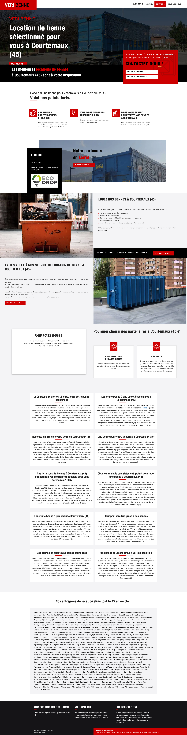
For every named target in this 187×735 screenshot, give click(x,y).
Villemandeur (65, 687)
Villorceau (129, 687)
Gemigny (119, 640)
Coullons (87, 632)
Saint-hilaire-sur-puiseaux (64, 674)
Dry (50, 637)
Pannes (52, 664)
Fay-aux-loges (136, 637)
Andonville (64, 612)
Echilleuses (57, 637)
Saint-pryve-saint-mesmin (59, 679)
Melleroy (137, 652)
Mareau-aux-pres (97, 652)
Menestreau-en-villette (42, 654)
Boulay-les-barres (123, 620)
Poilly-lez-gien (125, 664)
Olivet (101, 659)
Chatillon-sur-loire (132, 627)
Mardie (73, 652)
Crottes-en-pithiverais (58, 635)
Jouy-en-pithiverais (67, 645)
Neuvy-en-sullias (54, 659)
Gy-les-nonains (116, 642)
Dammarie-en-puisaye (84, 635)
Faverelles (126, 637)
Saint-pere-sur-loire (41, 679)
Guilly (107, 642)
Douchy (44, 637)
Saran (123, 679)
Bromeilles (95, 622)
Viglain (47, 687)
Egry (64, 637)
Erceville (94, 637)
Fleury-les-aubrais (57, 640)
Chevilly (64, 630)
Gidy (142, 640)
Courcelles (104, 632)
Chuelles (105, 630)
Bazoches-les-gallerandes (134, 615)
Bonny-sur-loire (75, 620)
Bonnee (65, 620)
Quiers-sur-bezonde (64, 667)
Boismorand (38, 620)
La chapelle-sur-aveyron (43, 647)
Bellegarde (115, 617)
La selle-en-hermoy (108, 647)
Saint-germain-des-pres (102, 672)
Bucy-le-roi (105, 622)
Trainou (53, 684)
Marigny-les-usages (112, 652)
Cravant (45, 635)
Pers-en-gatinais (76, 664)
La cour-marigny (59, 647)
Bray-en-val (57, 622)
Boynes (48, 622)
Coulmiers (95, 632)
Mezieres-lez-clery (104, 654)
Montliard (85, 657)
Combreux (144, 630)
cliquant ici (120, 722)
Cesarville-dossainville (55, 625)
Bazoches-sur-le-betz (42, 617)
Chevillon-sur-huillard (51, 630)
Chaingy (84, 625)
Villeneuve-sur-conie (99, 687)
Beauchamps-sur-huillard (60, 617)
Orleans (126, 659)
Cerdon (143, 622)
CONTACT (159, 4)
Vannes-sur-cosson (94, 684)
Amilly (56, 612)
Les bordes (63, 650)
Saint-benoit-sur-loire (91, 669)
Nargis (132, 657)
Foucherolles (85, 640)
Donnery (145, 635)
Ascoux (101, 612)
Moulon (108, 657)
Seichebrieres (147, 679)
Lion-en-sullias (95, 650)
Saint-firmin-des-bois (56, 672)
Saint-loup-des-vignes (132, 674)
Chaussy (144, 627)
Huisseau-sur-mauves (137, 642)
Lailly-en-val (148, 647)
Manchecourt (49, 652)
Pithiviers (101, 664)
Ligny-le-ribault (83, 650)
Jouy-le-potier (81, 645)
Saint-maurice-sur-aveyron (92, 677)
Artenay (78, 612)
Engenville (71, 637)
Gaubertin (111, 640)
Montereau (68, 657)
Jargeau (56, 645)
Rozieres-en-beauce (131, 667)
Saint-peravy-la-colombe (133, 677)
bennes (144, 408)
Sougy (72, 682)
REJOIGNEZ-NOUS (174, 4)
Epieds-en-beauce (83, 637)
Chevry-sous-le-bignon (76, 630)
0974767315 (139, 4)
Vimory (136, 687)
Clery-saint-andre (115, 630)
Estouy (118, 637)
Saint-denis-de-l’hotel (139, 669)
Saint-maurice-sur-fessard (113, 677)
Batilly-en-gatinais (110, 615)
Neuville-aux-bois (40, 659)
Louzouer (131, 650)
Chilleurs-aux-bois (93, 630)
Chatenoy (95, 627)
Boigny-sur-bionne (135, 617)
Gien (146, 640)
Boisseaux (48, 620)
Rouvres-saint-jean (115, 667)
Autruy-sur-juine (39, 615)
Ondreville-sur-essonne (113, 659)
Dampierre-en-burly (118, 635)
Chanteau (120, 625)
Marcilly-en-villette (62, 652)
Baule (121, 615)
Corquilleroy (62, 632)
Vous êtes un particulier (135, 71)
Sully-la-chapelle (82, 682)
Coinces (127, 630)
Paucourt (65, 664)
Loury (124, 650)
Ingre (44, 645)
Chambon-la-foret (109, 625)
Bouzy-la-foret (39, 622)
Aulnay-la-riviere (141, 612)
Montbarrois (143, 654)
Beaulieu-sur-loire (87, 617)
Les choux (72, 650)
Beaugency (75, 617)
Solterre (66, 682)
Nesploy (139, 657)
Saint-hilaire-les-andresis (133, 672)
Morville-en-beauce (97, 657)
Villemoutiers (76, 687)
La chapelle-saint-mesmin (115, 645)
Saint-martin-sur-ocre (72, 677)
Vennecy (120, 684)
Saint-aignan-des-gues (47, 669)
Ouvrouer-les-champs (80, 662)
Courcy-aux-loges (116, 632)
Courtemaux (129, 632)
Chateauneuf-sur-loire (82, 627)
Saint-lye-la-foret (40, 677)
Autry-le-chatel (52, 615)
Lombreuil (106, 650)
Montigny (76, 657)
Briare (65, 622)
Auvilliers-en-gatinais (67, 615)
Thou (140, 682)
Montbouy (37, 657)
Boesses (123, 617)
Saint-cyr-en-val (124, 669)
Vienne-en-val (39, 687)
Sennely (43, 682)
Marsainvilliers (127, 652)
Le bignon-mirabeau (49, 650)
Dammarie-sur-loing (101, 635)
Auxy (78, 615)
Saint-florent (87, 672)
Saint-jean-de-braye (82, 674)
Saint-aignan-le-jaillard (65, 669)
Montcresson (58, 657)
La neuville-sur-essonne (91, 647)
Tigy (144, 682)
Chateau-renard (67, 627)
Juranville (90, 645)
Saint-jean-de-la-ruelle (99, 674)
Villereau (111, 687)
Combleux (135, 630)
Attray (108, 612)
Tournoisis (45, 684)
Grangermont (64, 642)
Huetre (125, 642)
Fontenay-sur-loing (72, 640)
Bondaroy (57, 620)
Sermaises (51, 682)
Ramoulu (76, 667)
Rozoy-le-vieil (145, 667)
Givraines (44, 642)
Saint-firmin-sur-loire (73, 672)
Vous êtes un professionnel (136, 76)
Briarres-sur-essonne (77, 622)
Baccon (84, 615)
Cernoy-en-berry (40, 625)
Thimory (133, 682)
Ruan (35, 669)
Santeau (116, 679)
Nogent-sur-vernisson (82, 659)
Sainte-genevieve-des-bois (94, 679)
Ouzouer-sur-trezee (41, 664)
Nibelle (70, 659)
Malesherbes (38, 652)
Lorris (119, 650)
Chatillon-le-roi (119, 627)
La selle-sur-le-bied (124, 647)
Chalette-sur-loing (94, 625)
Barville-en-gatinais (95, 615)
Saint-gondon (117, 672)
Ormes (132, 659)
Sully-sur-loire (95, 682)
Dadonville (71, 635)
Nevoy (64, 659)
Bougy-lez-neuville (93, 620)
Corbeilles (52, 632)
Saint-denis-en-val (40, 672)
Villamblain (55, 687)
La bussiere (100, 645)
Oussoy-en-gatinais (55, 662)
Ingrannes (37, 645)
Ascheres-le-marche (89, 612)
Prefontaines (136, 664)
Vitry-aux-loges (146, 687)
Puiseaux (52, 667)
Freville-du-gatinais (99, 640)
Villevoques (120, 687)
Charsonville (55, 627)
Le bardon (37, 650)
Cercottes (135, 622)
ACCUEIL (149, 4)
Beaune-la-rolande (102, 617)
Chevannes (38, 630)
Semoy (36, 682)
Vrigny (36, 689)
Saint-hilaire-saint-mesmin (43, 674)
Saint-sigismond (76, 679)
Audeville (114, 612)
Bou (83, 620)
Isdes (49, 645)
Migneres (116, 654)
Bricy (88, 622)
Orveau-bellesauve (144, 659)
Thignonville (124, 682)
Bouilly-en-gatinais (109, 620)
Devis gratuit (17, 64)
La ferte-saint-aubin (74, 647)
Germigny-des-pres (131, 640)
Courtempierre (140, 632)
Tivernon (37, 684)
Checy (151, 627)
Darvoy (129, 635)
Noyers (94, 659)
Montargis (134, 654)
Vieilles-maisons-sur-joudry (135, 684)
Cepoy (127, 622)
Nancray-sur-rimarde (120, 657)
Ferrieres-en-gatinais (41, 640)
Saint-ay (78, 669)
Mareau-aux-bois (83, 652)
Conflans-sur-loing (40, 632)
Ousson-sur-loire (40, 662)
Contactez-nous (162, 253)
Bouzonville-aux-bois (139, 620)
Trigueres (76, 684)
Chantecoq (130, 625)
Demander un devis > (83, 165)
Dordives (37, 637)
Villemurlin (86, 687)
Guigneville (99, 642)
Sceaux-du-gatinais (133, 679)
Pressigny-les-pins (41, 667)
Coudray (71, 632)
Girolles (36, 642)
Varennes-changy (109, 684)
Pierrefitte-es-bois (90, 664)
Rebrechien (85, 667)
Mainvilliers (140, 650)
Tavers (116, 682)
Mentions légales (39, 732)
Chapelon (138, 625)
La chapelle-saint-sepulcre (136, 645)
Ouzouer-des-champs (98, 662)
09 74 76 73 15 (36, 162)
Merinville (55, 654)
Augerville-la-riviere (126, 612)
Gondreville (53, 642)
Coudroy (79, 632)
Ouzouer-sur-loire (134, 662)
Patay (58, 664)
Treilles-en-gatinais (64, 684)
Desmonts (137, 635)
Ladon (140, 647)
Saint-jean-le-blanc (116, 674)
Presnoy (146, 664)
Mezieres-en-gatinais (88, 654)
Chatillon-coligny (106, 627)
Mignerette (125, 654)
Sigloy (59, 682)
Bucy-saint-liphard (117, 622)
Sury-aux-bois (107, 682)
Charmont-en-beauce (41, 627)
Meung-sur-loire (73, 654)
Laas (135, 647)
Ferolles (147, 637)
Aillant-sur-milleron (46, 612)
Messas (63, 654)
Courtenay (37, 635)
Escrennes (111, 637)
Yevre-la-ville (44, 689)
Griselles (90, 642)
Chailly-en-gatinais (72, 625)
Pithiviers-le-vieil (112, 664)
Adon (35, 612)
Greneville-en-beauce (78, 642)
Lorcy (113, 650)
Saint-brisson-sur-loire (108, 669)
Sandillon (108, 679)
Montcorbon (47, 657)
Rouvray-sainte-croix (99, 667)
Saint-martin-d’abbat (55, 677)
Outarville (67, 662)
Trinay (83, 684)
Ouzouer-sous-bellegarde (116, 662)
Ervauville (102, 637)
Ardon (71, 612)
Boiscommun (148, 617)
